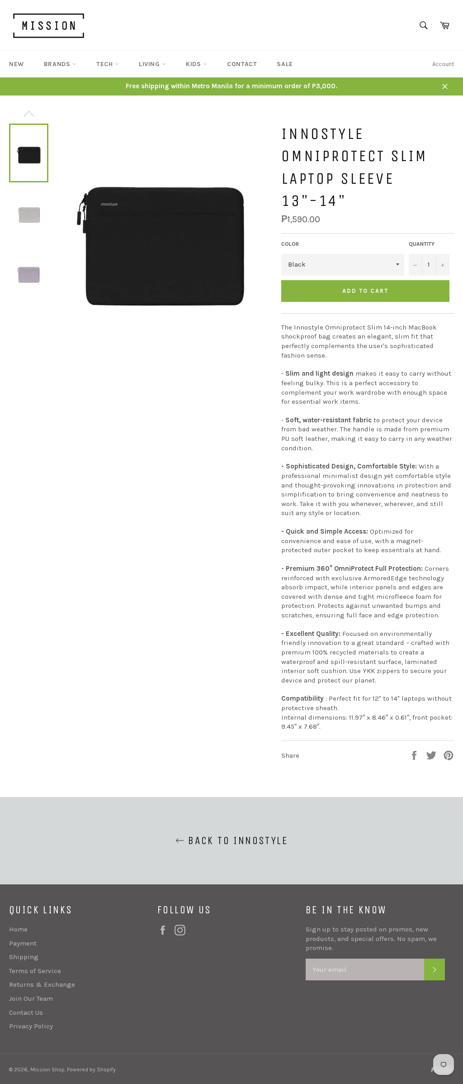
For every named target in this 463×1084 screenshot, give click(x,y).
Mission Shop (47, 1069)
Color (290, 244)
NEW (16, 64)
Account (443, 64)
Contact (242, 64)
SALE (285, 64)
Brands (58, 64)
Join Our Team (31, 998)
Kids (194, 64)
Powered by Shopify (91, 1069)
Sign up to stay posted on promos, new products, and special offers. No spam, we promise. (371, 938)
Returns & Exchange (42, 984)
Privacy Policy (31, 1026)
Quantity (422, 244)
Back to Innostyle (236, 840)
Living (150, 64)
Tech (105, 64)
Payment (23, 943)
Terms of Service (35, 971)
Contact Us (26, 1012)
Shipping (23, 957)
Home (18, 929)
